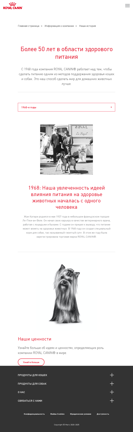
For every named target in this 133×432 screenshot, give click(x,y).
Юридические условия (80, 414)
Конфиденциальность (34, 414)
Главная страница (28, 25)
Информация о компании (59, 25)
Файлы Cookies (57, 414)
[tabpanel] (66, 181)
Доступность (103, 414)
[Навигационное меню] (127, 5)
